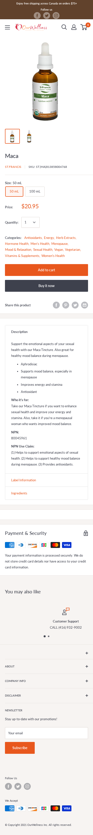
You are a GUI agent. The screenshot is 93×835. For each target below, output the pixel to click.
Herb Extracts (66, 238)
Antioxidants (33, 238)
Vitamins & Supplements (22, 256)
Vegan (58, 250)
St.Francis (13, 167)
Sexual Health (42, 250)
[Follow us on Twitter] (46, 15)
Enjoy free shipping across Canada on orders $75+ (46, 3)
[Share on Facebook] (56, 305)
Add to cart (46, 270)
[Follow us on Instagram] (56, 15)
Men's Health (40, 244)
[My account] (73, 27)
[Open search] (64, 27)
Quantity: (11, 222)
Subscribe (19, 748)
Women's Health (53, 256)
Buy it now (46, 286)
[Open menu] (7, 27)
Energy (49, 238)
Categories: (13, 238)
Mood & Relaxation (18, 250)
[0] (84, 27)
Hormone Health (17, 244)
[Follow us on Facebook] (37, 15)
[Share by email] (84, 305)
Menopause (59, 244)
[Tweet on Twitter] (75, 305)
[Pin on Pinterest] (65, 305)
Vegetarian (72, 250)
